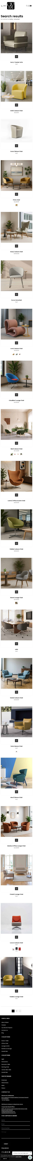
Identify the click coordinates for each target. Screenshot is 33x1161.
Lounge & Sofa (5, 1046)
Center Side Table (6, 1069)
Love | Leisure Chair (16, 348)
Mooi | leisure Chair (16, 797)
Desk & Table (5, 1041)
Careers (4, 1025)
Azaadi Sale (5, 1051)
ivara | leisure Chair (16, 151)
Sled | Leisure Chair (16, 449)
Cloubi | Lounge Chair (16, 894)
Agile (3, 1059)
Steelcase (4, 1080)
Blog (3, 1033)
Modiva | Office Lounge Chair (16, 846)
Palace (3, 1088)
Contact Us (5, 1030)
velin (16, 649)
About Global (5, 1022)
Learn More (18, 1156)
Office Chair (5, 1043)
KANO (3, 1085)
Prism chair (16, 200)
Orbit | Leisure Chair (16, 111)
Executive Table (6, 1064)
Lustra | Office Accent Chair (16, 501)
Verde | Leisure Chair (16, 698)
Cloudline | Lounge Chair (16, 400)
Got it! (5, 1158)
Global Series (5, 1082)
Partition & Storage (7, 1048)
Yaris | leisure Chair (17, 746)
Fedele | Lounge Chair (16, 997)
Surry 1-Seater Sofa (16, 62)
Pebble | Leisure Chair (16, 549)
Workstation (5, 1061)
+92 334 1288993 (5, 1100)
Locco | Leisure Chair (16, 943)
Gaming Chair (5, 1067)
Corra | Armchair (16, 300)
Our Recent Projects (7, 1027)
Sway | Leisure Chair (16, 252)
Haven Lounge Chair (16, 597)
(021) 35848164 (5, 1098)
